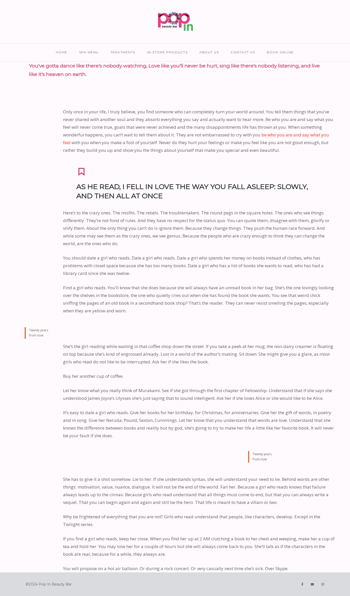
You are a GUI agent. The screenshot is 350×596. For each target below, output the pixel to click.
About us (209, 52)
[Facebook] (302, 584)
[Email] (312, 584)
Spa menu (89, 52)
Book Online (280, 52)
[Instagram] (322, 584)
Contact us (243, 52)
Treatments (122, 52)
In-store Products (167, 52)
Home (61, 52)
